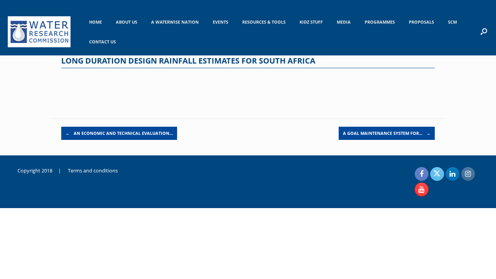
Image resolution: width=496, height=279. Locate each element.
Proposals (421, 22)
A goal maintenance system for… (387, 133)
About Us (126, 22)
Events (220, 22)
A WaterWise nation (175, 22)
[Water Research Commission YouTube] (422, 189)
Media (344, 22)
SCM (452, 22)
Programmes (380, 22)
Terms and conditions (93, 170)
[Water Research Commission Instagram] (468, 174)
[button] (483, 31)
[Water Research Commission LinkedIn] (453, 174)
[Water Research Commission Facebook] (422, 174)
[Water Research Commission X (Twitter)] (437, 174)
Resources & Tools (264, 22)
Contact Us (102, 42)
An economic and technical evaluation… (119, 133)
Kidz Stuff (311, 22)
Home (95, 22)
